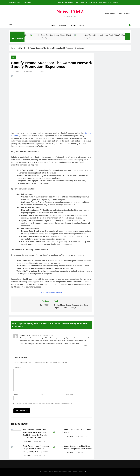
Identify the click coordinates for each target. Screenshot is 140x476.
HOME (53, 25)
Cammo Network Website (51, 292)
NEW (13, 57)
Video (81, 25)
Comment (17, 367)
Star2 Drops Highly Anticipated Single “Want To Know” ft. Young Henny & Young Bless (87, 2)
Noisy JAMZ (70, 11)
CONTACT (63, 25)
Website (69, 394)
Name (16, 394)
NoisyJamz (17, 71)
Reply (86, 345)
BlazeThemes (86, 472)
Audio (73, 25)
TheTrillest (27, 441)
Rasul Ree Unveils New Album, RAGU (48, 35)
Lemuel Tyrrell (25, 335)
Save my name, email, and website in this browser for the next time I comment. (44, 404)
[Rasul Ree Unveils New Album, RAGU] (27, 38)
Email (43, 394)
